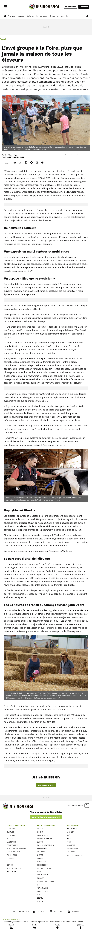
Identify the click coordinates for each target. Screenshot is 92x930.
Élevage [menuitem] (21, 16)
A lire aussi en (46, 777)
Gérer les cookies (75, 855)
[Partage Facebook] (14, 162)
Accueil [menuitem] (3, 39)
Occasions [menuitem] (54, 16)
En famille (11, 871)
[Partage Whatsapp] (26, 162)
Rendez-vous (43, 875)
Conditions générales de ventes (15, 921)
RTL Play (40, 901)
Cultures (11, 828)
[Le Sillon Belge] (44, 6)
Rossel (40, 828)
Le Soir (40, 842)
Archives (71, 852)
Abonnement (73, 848)
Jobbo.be (41, 885)
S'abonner (84, 7)
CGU (69, 842)
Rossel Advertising (45, 845)
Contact (71, 845)
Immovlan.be (43, 835)
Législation (12, 842)
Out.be (40, 855)
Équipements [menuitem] (41, 16)
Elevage (10, 832)
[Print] (42, 162)
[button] (6, 6)
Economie (11, 835)
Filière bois (12, 855)
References (42, 848)
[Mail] (37, 162)
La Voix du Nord (44, 868)
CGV (69, 838)
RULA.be (40, 878)
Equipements (12, 845)
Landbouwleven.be (45, 881)
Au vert (10, 838)
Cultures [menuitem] (30, 16)
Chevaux (10, 858)
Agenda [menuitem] (64, 16)
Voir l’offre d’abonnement (46, 817)
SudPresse (41, 861)
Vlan (39, 871)
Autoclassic (42, 888)
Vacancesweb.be (44, 838)
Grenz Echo (42, 865)
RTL (38, 894)
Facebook (41, 912)
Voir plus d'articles (46, 785)
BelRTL (40, 898)
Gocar (40, 832)
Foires (9, 861)
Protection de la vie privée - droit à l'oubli (66, 921)
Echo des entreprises (16, 848)
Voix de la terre (14, 868)
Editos (10, 865)
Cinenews (41, 852)
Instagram (58, 912)
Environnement (14, 852)
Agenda (70, 832)
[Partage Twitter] (20, 162)
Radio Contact (44, 891)
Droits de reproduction (39, 921)
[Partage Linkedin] (31, 162)
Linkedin (75, 912)
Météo (70, 835)
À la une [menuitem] (11, 16)
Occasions (72, 828)
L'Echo (40, 858)
